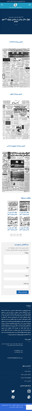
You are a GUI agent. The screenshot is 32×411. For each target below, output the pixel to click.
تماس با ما (27, 381)
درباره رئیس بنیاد (26, 374)
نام (27, 268)
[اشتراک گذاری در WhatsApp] (20, 235)
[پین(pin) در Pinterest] (11, 235)
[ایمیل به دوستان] (14, 235)
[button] (30, 5)
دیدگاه (26, 253)
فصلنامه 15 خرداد (26, 378)
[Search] (2, 4)
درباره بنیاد (28, 371)
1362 (22, 17)
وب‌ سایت (26, 283)
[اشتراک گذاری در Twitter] (17, 235)
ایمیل (27, 276)
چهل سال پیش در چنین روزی (15, 17)
